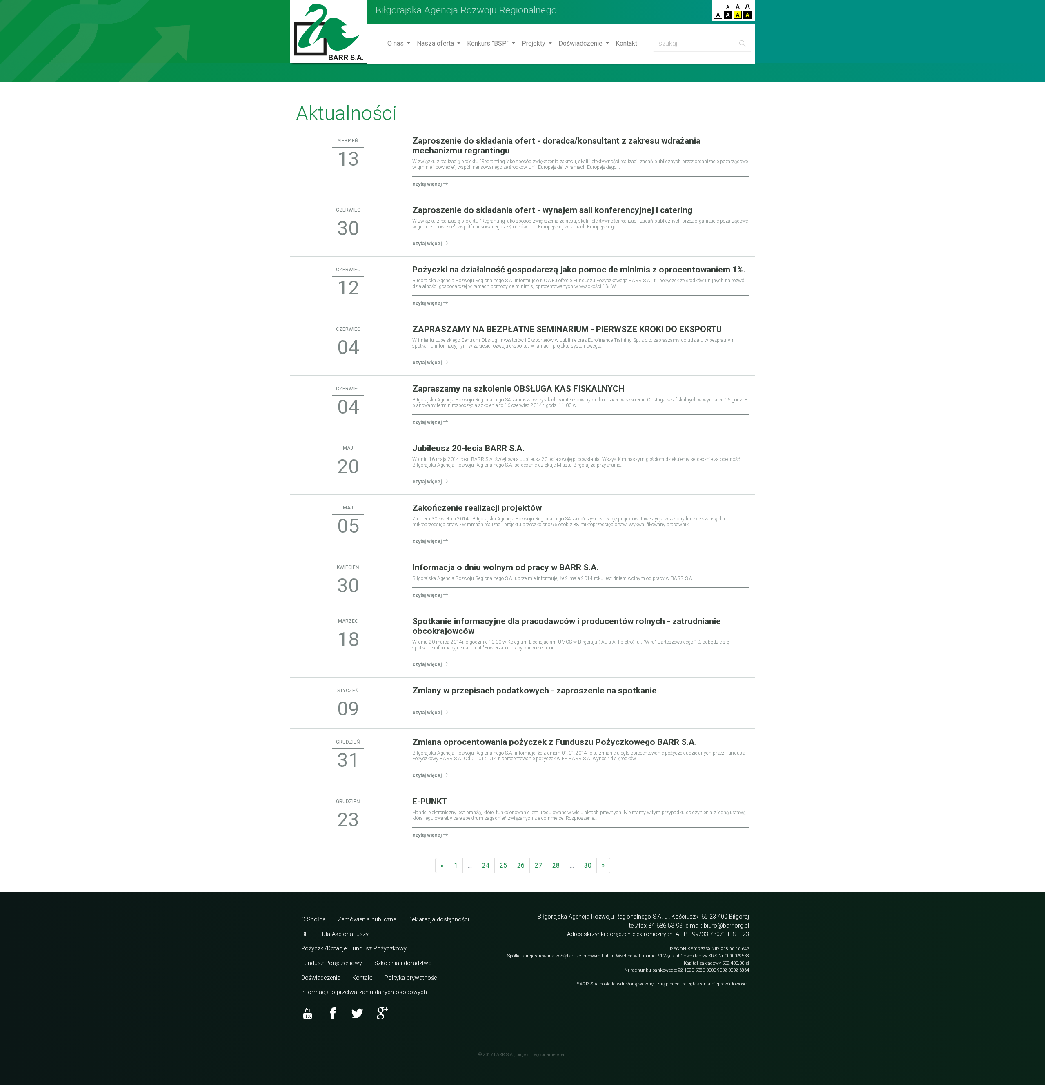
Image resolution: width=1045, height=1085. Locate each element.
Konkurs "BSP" (488, 43)
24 (485, 865)
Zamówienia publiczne (367, 919)
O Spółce (313, 919)
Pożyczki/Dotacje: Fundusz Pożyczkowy (354, 948)
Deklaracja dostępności (438, 919)
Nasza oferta (436, 43)
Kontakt (626, 43)
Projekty (534, 43)
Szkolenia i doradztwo (403, 963)
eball (562, 1054)
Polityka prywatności (411, 977)
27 (538, 865)
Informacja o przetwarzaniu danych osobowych (364, 992)
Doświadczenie (581, 43)
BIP (305, 934)
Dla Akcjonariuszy (345, 934)
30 (587, 865)
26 (521, 865)
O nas (396, 43)
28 (556, 865)
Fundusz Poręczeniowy (331, 963)
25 (503, 865)
